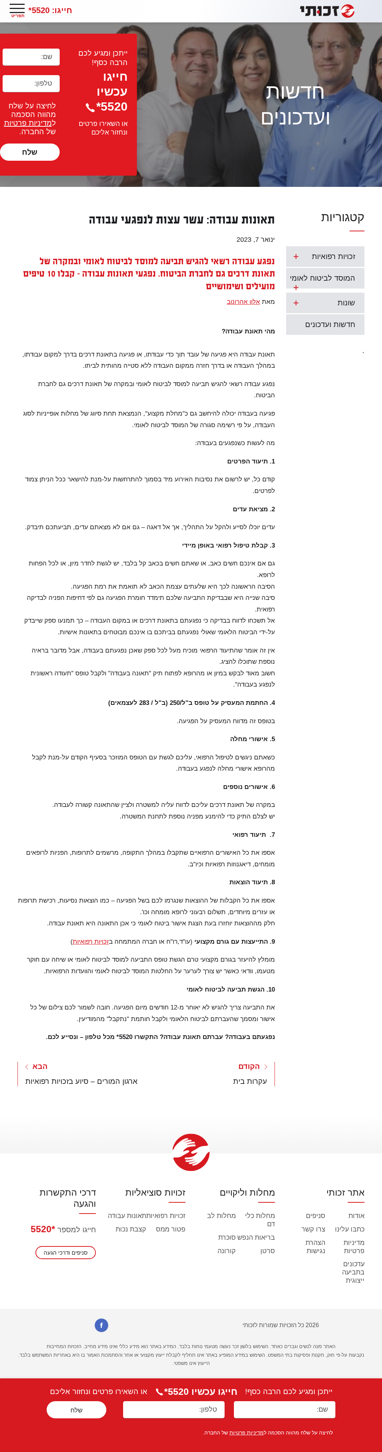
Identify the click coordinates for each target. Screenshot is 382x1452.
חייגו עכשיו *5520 (201, 1391)
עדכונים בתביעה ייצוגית (353, 1272)
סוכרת (227, 1237)
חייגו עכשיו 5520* (112, 91)
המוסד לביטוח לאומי (322, 278)
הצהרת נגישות (315, 1247)
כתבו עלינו (349, 1229)
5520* (50, 10)
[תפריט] (17, 8)
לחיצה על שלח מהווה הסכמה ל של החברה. (30, 119)
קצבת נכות (131, 1229)
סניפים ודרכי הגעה (66, 1252)
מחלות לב (221, 1216)
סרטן (267, 1251)
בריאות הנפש (256, 1237)
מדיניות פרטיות (28, 123)
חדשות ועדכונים (330, 324)
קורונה (226, 1251)
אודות (356, 1216)
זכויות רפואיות (333, 256)
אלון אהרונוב (243, 301)
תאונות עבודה (127, 1216)
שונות (346, 303)
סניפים (315, 1216)
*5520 (43, 1229)
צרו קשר (313, 1229)
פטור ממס (170, 1229)
